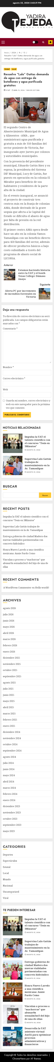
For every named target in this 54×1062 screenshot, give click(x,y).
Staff (8, 90)
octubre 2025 (10, 670)
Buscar (10, 486)
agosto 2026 (9, 608)
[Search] (43, 42)
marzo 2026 (9, 639)
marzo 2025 (9, 713)
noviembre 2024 (12, 738)
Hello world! (42, 587)
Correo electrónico (14, 378)
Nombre (8, 367)
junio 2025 (8, 694)
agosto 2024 (9, 756)
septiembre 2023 (12, 824)
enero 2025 (9, 725)
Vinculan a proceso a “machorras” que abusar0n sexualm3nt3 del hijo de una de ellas (25, 563)
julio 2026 (8, 614)
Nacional (8, 885)
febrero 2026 (10, 645)
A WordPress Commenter (17, 587)
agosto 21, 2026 (33, 450)
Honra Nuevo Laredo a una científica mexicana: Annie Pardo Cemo (12, 992)
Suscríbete (50, 42)
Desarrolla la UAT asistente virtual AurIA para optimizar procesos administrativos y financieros (12, 1036)
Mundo (7, 879)
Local (14, 69)
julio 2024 (8, 763)
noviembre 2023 (12, 812)
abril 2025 (8, 707)
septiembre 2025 (12, 676)
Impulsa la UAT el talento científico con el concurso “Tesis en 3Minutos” (12, 443)
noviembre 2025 (12, 664)
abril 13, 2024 (19, 90)
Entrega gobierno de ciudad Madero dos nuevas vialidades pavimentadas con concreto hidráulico (25, 540)
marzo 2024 (9, 787)
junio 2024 (8, 769)
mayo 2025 (9, 701)
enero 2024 (9, 800)
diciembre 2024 (11, 732)
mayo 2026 (9, 626)
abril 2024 (8, 781)
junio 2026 (8, 620)
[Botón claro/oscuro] (35, 42)
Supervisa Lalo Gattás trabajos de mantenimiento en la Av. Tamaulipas (12, 465)
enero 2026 (9, 651)
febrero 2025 (10, 719)
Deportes (8, 854)
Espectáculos (10, 860)
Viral (5, 898)
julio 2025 (8, 688)
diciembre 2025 (11, 657)
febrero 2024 (10, 793)
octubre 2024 (10, 744)
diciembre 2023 (11, 806)
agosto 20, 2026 (34, 1023)
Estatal (7, 69)
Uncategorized (11, 891)
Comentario (10, 328)
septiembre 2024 (12, 750)
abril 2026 (8, 633)
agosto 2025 (9, 682)
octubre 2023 (10, 818)
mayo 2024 (9, 775)
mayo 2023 (9, 831)
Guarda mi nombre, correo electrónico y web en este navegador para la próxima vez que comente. (28, 404)
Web (5, 389)
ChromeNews (19, 1058)
